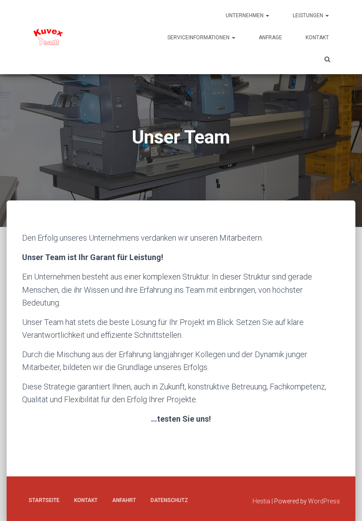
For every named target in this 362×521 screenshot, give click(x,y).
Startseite (44, 500)
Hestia (261, 501)
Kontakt (317, 37)
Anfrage (270, 37)
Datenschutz (169, 500)
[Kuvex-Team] (48, 37)
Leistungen (308, 15)
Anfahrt (124, 500)
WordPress (324, 501)
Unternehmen (245, 15)
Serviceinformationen (199, 37)
